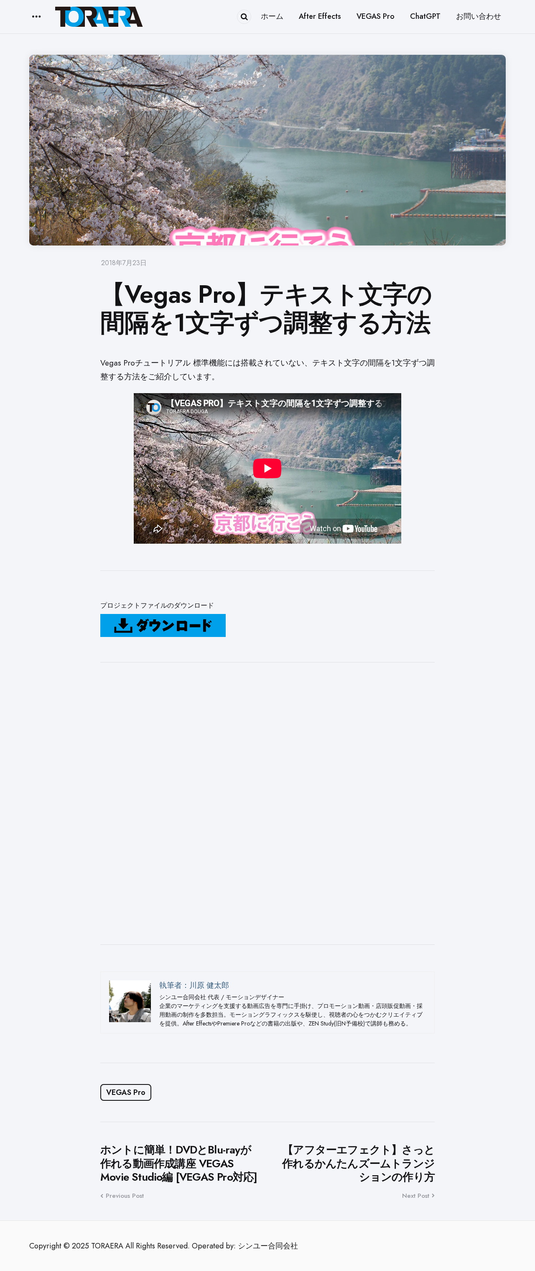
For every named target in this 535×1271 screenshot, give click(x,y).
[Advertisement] (267, 803)
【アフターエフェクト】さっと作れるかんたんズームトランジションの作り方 (358, 1163)
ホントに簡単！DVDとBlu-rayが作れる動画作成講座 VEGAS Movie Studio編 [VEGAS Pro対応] (178, 1163)
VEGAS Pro (125, 1092)
